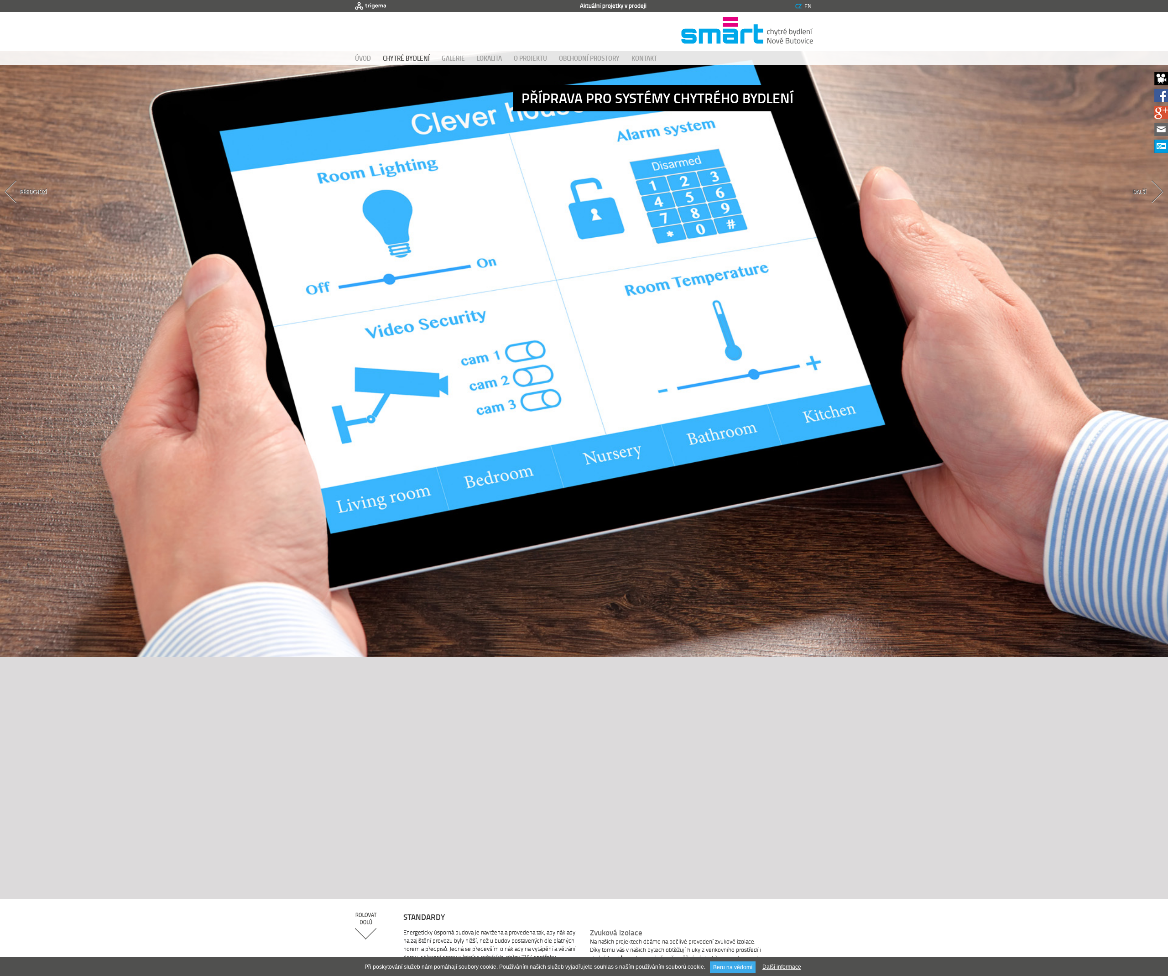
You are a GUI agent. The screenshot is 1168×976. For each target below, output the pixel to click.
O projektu (530, 58)
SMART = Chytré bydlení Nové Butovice (747, 31)
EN (808, 6)
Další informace (781, 967)
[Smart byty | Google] (1161, 116)
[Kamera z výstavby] (1161, 83)
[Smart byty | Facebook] (1161, 100)
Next (1118, 207)
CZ (798, 6)
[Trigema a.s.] (370, 6)
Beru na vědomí (732, 967)
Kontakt (644, 58)
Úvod (363, 58)
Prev (49, 207)
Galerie (453, 58)
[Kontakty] (1161, 133)
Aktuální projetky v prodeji (613, 5)
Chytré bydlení (406, 58)
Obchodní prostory (589, 58)
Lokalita (489, 58)
